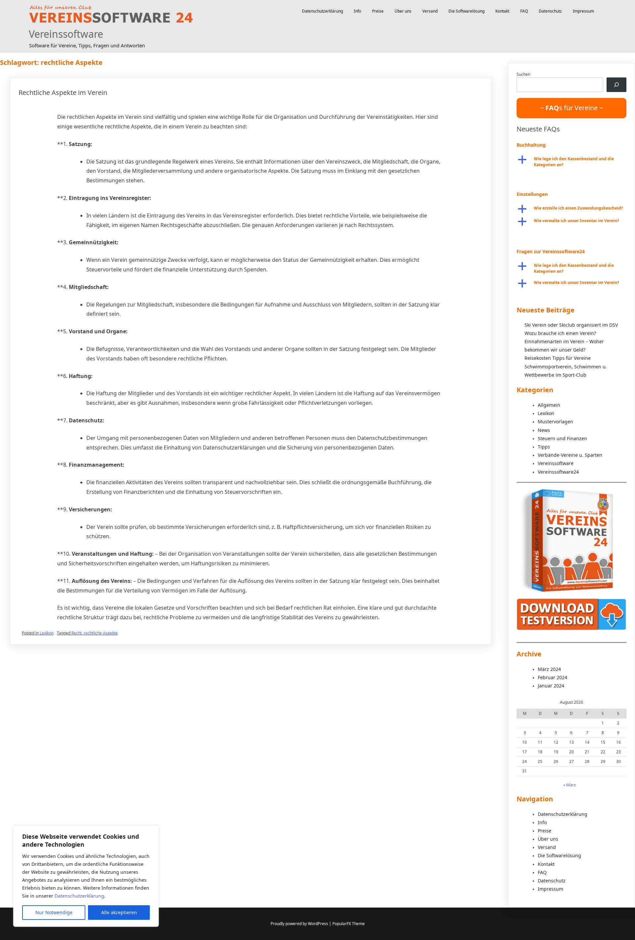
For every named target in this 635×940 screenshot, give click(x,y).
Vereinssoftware (66, 34)
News (544, 430)
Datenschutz (550, 11)
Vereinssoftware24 (558, 472)
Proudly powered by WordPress (300, 923)
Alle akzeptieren (119, 912)
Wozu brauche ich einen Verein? (560, 333)
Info (357, 11)
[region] (86, 876)
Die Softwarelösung (466, 11)
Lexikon (47, 633)
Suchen (523, 74)
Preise (378, 11)
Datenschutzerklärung (79, 896)
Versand (430, 11)
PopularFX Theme (348, 923)
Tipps (544, 447)
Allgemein (549, 405)
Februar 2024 (552, 677)
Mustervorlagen (555, 421)
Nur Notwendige (53, 912)
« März (569, 785)
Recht (76, 633)
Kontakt (502, 11)
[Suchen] (616, 84)
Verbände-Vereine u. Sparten (570, 455)
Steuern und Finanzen (562, 438)
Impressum (583, 11)
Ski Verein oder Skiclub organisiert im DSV (571, 325)
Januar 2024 (551, 685)
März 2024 (549, 669)
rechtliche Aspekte (101, 633)
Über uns (403, 11)
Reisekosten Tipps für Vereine (558, 358)
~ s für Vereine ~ (571, 107)
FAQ (524, 11)
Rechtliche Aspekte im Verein (63, 92)
